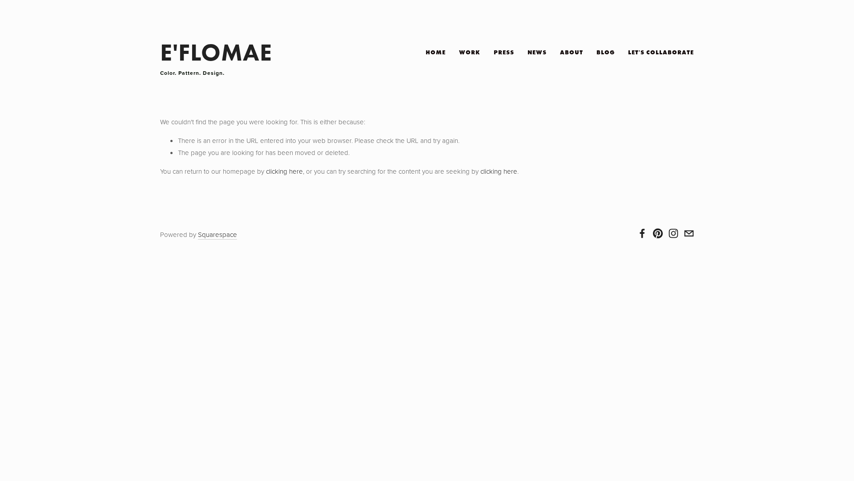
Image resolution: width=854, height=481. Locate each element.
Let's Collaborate (661, 52)
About (571, 52)
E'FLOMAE (216, 52)
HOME (436, 52)
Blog (605, 52)
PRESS (504, 52)
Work (469, 52)
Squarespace (217, 234)
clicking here (284, 171)
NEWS (537, 52)
